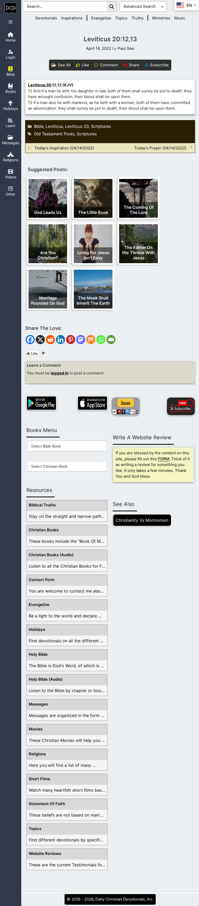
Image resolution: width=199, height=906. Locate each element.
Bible (39, 126)
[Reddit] (50, 339)
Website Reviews (45, 853)
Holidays (37, 629)
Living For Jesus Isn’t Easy (93, 255)
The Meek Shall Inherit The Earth (93, 300)
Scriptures (101, 126)
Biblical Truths (42, 505)
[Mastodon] (80, 339)
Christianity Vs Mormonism (142, 520)
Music (179, 18)
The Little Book (93, 212)
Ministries (161, 18)
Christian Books (44, 529)
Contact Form (41, 579)
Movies (35, 729)
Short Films (39, 778)
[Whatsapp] (100, 339)
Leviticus (54, 126)
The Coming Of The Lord (139, 210)
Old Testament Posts (54, 133)
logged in (59, 373)
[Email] (111, 339)
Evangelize (101, 18)
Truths (138, 18)
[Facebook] (30, 339)
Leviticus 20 (39, 84)
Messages (38, 704)
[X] (40, 339)
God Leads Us (48, 212)
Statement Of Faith (47, 803)
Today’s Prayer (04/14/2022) (160, 147)
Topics (121, 18)
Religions (37, 753)
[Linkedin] (60, 339)
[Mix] (90, 339)
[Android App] (41, 403)
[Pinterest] (70, 339)
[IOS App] (92, 403)
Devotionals (46, 18)
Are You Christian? (48, 255)
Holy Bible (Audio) (46, 679)
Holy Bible (38, 654)
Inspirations (72, 18)
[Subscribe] (181, 406)
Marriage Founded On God (48, 300)
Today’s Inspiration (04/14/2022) (64, 147)
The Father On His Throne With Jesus (138, 252)
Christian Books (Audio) (51, 554)
